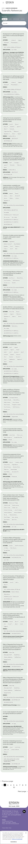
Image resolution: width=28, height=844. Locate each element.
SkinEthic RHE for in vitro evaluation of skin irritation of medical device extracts (13, 307)
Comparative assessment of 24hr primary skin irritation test (12, 343)
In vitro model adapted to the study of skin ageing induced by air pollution (13, 712)
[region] (14, 837)
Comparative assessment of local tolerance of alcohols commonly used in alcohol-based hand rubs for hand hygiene (13, 456)
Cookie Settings (13, 841)
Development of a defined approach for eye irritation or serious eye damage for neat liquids (13, 77)
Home (3, 8)
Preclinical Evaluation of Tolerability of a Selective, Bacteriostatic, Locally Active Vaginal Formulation (13, 577)
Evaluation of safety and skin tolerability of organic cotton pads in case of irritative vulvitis (13, 236)
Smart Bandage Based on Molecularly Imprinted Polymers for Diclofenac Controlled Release (13, 273)
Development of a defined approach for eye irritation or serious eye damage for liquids (13, 35)
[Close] (25, 833)
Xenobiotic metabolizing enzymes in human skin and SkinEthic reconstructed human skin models (13, 742)
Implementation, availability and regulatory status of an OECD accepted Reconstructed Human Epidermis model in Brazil (13, 188)
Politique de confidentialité (17, 839)
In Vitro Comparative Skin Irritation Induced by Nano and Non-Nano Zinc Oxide (13, 430)
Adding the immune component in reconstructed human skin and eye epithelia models (12, 119)
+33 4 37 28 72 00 (9, 823)
